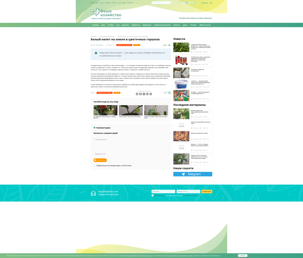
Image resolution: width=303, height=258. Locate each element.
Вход (211, 2)
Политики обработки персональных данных (139, 255)
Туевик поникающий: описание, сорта (200, 122)
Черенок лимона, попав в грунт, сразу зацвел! (130, 116)
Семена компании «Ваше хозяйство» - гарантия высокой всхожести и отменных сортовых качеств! (201, 47)
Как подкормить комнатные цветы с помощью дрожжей (105, 117)
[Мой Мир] (144, 94)
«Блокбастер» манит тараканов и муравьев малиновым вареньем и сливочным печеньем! (200, 59)
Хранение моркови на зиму (199, 133)
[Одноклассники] (140, 94)
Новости (114, 2)
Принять (242, 255)
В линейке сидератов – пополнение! (198, 70)
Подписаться (207, 191)
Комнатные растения (124, 45)
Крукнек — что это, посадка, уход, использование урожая (199, 144)
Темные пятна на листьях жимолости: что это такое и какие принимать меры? (199, 157)
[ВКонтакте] (137, 94)
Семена (102, 2)
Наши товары (94, 2)
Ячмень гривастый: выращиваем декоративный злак (199, 112)
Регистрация (205, 2)
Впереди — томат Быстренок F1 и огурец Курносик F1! (200, 92)
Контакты (130, 2)
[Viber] (147, 94)
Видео (124, 2)
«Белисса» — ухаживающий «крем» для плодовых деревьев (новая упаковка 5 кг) (200, 82)
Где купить (108, 2)
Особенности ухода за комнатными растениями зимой (155, 117)
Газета (120, 2)
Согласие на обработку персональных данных (178, 255)
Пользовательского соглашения (174, 195)
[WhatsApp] (150, 94)
